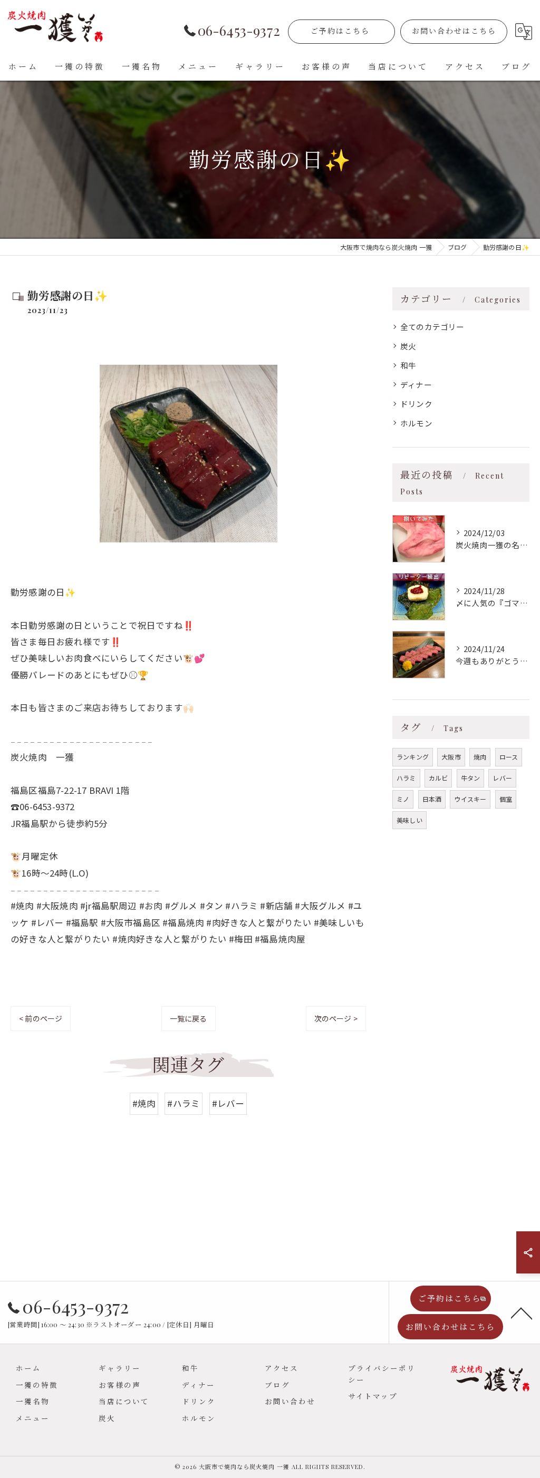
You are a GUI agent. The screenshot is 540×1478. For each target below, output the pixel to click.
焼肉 (480, 756)
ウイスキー (470, 798)
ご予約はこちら (340, 31)
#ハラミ (183, 1103)
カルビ (438, 777)
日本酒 (432, 798)
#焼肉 (144, 1103)
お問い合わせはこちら (454, 31)
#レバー (228, 1103)
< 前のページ (40, 1018)
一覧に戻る (188, 1018)
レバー (502, 777)
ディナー (416, 384)
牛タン (470, 777)
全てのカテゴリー (432, 326)
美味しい (409, 819)
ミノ (403, 798)
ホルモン (416, 423)
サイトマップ (373, 1396)
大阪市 (451, 756)
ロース (508, 756)
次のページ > (336, 1018)
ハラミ (406, 777)
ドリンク (416, 403)
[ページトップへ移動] (521, 1312)
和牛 (408, 365)
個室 (505, 798)
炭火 (408, 346)
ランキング (413, 756)
